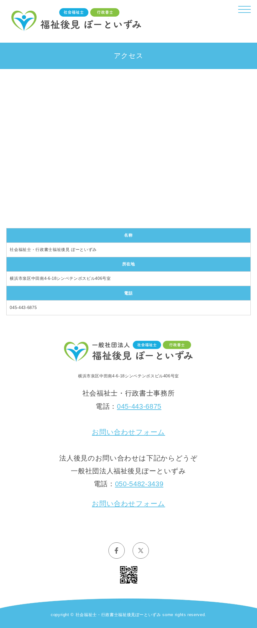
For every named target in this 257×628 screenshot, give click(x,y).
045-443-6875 (139, 406)
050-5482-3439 (139, 484)
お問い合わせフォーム (128, 432)
